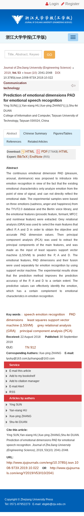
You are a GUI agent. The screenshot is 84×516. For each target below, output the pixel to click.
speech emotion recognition (44, 314)
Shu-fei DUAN (18, 422)
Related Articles (38, 141)
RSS (12, 392)
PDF (44, 151)
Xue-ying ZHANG (20, 416)
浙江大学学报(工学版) (26, 37)
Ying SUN (15, 404)
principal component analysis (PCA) (46, 331)
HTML (30, 151)
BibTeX (22, 156)
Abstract (12, 133)
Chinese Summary (35, 133)
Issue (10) (30, 72)
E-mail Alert (16, 386)
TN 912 (30, 347)
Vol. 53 (16, 72)
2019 (7, 72)
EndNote (36, 156)
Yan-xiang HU (18, 410)
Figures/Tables (62, 133)
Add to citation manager (24, 381)
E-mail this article (20, 370)
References (14, 141)
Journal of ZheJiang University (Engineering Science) (37, 67)
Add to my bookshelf (22, 376)
